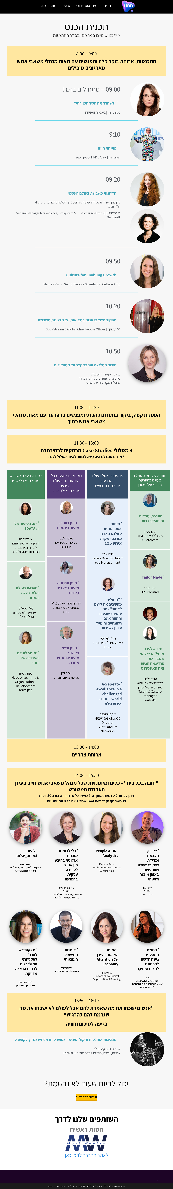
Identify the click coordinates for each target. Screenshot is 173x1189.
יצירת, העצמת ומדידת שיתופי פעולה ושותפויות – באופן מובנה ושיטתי (148, 865)
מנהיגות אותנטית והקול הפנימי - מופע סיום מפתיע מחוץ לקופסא (65, 1039)
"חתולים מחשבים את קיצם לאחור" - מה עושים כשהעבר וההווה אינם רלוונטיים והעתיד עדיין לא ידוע (108, 613)
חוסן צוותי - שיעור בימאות (68, 525)
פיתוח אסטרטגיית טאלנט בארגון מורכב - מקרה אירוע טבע (110, 533)
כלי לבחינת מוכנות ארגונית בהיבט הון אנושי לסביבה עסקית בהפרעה (66, 865)
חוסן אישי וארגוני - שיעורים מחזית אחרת (67, 655)
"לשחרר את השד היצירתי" (95, 103)
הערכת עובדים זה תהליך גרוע (151, 518)
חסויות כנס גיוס (45, 6)
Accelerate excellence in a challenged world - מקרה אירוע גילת (109, 693)
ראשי (107, 6)
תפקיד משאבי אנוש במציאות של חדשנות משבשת (77, 320)
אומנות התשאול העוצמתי (71, 954)
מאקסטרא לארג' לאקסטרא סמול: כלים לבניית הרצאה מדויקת (26, 961)
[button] (62, 103)
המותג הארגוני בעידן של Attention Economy (107, 956)
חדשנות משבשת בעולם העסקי (92, 193)
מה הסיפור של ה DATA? (26, 526)
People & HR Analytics (107, 853)
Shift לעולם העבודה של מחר (28, 657)
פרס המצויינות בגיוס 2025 (79, 6)
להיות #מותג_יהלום (26, 853)
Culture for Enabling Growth (91, 275)
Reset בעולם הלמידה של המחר (27, 592)
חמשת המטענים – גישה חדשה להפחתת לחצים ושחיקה (148, 959)
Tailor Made (152, 577)
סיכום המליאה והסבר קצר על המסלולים (85, 365)
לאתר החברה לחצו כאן (86, 1155)
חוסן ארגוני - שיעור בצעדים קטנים (68, 587)
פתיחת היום (107, 148)
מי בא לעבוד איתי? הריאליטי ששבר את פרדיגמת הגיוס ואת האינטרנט (152, 658)
